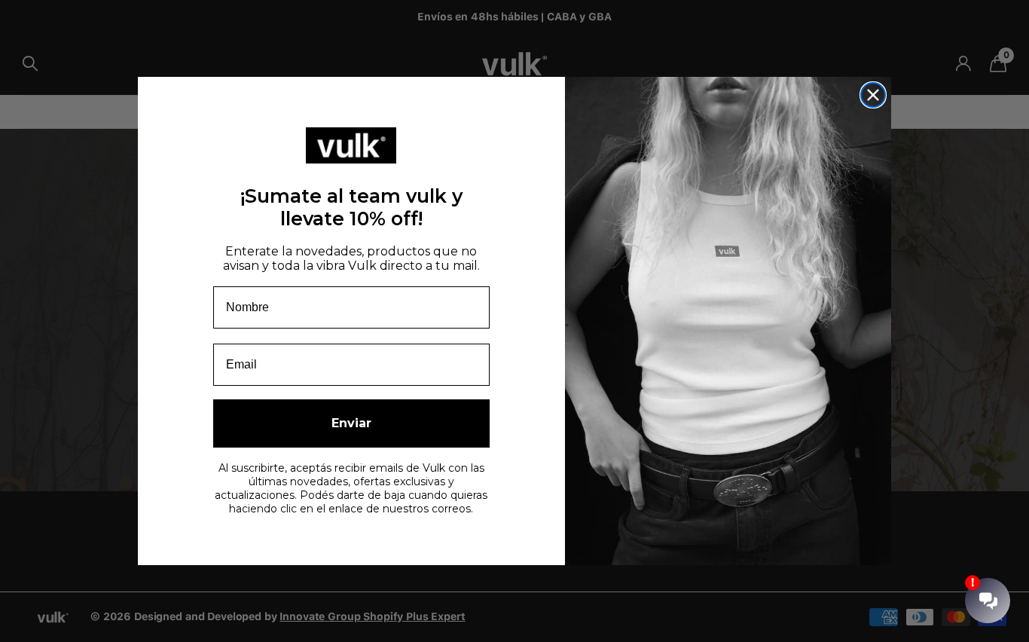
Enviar (351, 423)
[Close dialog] (873, 95)
